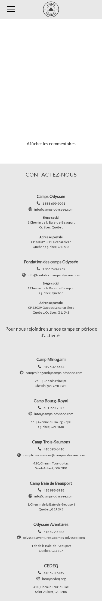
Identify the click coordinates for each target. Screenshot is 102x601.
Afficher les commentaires (51, 143)
